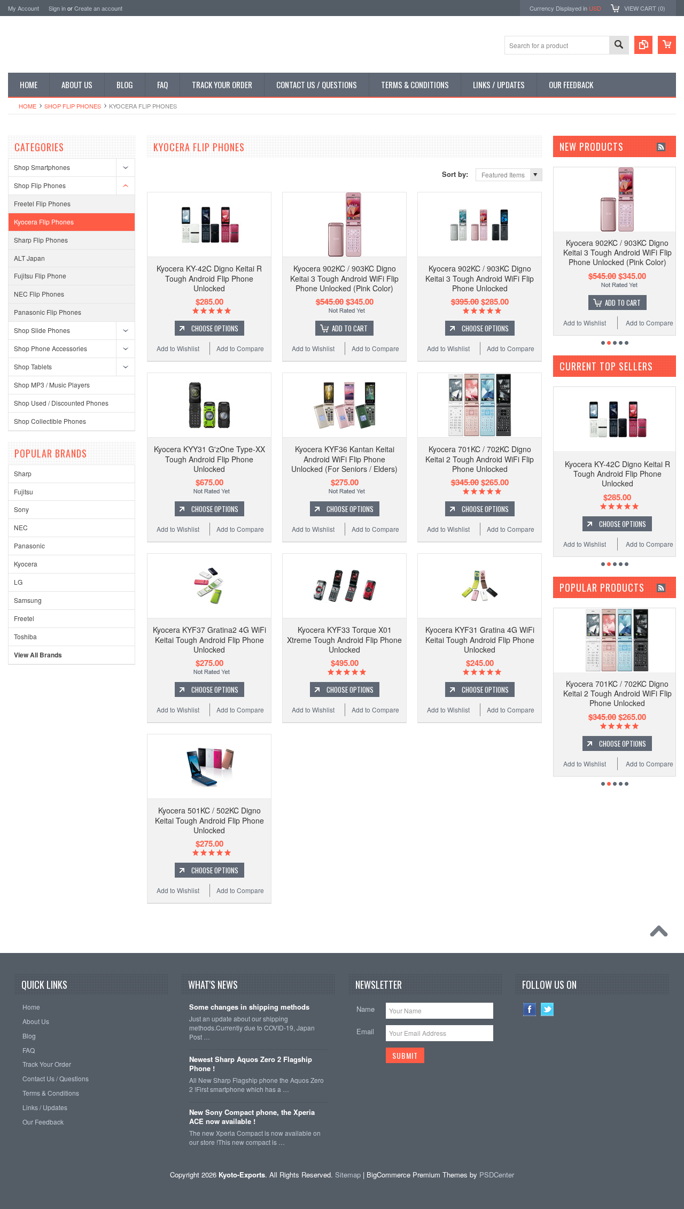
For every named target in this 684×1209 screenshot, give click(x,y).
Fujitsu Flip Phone (40, 275)
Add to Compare (240, 348)
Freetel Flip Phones (42, 203)
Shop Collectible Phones (50, 420)
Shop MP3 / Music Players (52, 384)
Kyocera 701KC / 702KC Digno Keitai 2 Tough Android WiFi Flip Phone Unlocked (479, 459)
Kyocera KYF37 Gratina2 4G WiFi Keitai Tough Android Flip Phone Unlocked (209, 639)
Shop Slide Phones (42, 330)
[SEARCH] (618, 45)
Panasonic (29, 545)
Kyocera (25, 563)
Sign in (57, 8)
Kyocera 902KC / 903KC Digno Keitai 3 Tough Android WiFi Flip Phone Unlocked (479, 278)
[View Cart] (667, 45)
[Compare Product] (643, 45)
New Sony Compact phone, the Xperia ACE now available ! (252, 1117)
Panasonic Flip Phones (47, 311)
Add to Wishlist (178, 348)
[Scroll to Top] (661, 933)
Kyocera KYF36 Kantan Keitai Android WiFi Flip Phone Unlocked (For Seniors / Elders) (344, 459)
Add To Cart (350, 328)
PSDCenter (496, 1174)
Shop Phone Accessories (50, 348)
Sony (21, 509)
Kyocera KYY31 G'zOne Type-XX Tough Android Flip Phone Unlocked (209, 459)
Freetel (24, 618)
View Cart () (644, 8)
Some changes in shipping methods (249, 1007)
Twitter (547, 1009)
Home (27, 106)
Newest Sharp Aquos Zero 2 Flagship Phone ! (250, 1064)
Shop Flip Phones (72, 106)
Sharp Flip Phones (41, 239)
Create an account (98, 8)
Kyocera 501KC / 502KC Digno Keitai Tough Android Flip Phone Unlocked (209, 820)
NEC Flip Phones (39, 293)
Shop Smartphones (42, 167)
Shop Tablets (33, 366)
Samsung (28, 599)
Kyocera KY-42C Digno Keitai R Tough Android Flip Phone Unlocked (209, 278)
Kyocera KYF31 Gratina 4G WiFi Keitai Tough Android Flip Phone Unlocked (479, 639)
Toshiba (25, 636)
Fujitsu (23, 491)
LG (18, 581)
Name (365, 1009)
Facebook (530, 1009)
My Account (23, 8)
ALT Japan (29, 257)
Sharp (23, 473)
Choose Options (214, 328)
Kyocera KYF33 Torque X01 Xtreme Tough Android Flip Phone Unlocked (344, 639)
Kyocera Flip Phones (44, 221)
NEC (21, 527)
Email (365, 1031)
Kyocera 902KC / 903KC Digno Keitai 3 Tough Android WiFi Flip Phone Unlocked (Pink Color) (344, 278)
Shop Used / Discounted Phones (61, 402)
